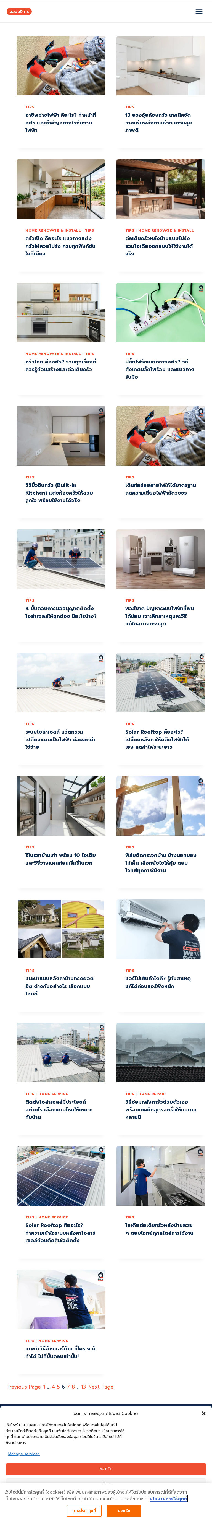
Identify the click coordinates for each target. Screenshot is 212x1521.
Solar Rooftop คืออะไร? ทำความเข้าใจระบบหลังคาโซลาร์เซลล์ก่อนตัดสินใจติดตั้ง (60, 1232)
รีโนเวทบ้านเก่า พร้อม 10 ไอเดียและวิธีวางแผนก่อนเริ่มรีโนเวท (60, 859)
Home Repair (152, 1093)
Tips (30, 107)
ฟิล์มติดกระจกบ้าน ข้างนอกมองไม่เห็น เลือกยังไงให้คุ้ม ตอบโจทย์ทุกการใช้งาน (161, 862)
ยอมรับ (106, 1469)
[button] (203, 1413)
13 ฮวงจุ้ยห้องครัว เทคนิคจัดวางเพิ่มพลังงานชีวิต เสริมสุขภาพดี (158, 122)
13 (83, 1387)
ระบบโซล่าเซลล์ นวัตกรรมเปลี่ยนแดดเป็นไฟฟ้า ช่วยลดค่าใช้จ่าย (60, 739)
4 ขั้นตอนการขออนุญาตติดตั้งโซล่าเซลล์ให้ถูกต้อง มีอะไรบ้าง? (61, 612)
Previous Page (24, 1387)
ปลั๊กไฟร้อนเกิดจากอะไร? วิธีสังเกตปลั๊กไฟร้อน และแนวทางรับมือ (159, 369)
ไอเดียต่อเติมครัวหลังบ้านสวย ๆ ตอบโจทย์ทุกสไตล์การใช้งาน (159, 1229)
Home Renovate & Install (53, 230)
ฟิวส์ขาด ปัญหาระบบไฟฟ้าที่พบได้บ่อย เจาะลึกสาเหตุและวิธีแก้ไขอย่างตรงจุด (159, 616)
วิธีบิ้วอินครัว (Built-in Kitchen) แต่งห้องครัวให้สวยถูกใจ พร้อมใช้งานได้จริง (59, 492)
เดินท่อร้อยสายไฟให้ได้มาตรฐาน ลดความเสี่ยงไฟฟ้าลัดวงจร (160, 489)
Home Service (53, 1093)
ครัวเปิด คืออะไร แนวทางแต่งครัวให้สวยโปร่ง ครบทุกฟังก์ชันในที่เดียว (60, 246)
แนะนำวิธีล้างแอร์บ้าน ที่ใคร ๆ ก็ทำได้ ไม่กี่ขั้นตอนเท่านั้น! (60, 1352)
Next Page (100, 1387)
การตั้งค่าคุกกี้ (84, 1510)
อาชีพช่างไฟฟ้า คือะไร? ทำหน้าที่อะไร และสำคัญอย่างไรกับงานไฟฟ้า (60, 122)
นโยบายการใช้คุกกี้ (168, 1499)
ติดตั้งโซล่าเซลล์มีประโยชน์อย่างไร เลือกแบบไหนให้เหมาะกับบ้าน (58, 1109)
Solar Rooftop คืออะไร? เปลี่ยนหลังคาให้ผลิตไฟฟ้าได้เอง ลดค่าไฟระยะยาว (157, 739)
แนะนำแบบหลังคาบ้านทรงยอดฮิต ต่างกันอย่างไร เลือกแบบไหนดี (59, 986)
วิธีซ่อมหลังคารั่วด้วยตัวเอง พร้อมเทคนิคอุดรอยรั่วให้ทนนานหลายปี (161, 1109)
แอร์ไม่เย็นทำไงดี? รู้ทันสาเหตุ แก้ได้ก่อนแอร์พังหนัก (158, 982)
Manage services (24, 1454)
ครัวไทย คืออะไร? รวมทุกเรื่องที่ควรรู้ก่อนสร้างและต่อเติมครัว (60, 365)
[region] (106, 1502)
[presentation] (61, 65)
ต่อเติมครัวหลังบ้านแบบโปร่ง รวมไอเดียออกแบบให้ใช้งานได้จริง (159, 246)
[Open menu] (198, 11)
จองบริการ (19, 11)
